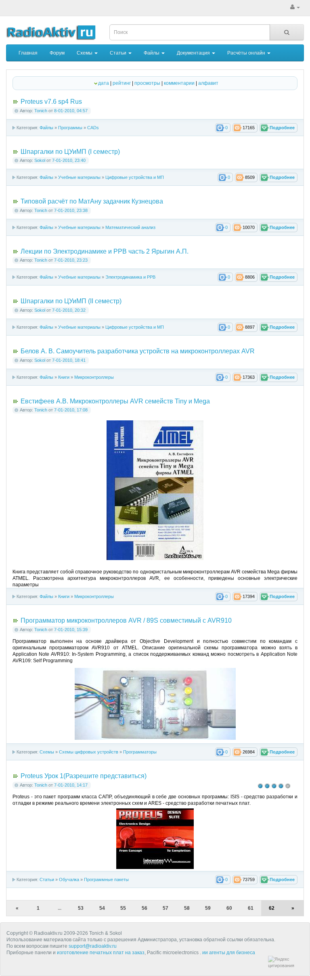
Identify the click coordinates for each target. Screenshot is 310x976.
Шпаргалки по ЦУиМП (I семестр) (70, 151)
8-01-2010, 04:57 (71, 110)
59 (208, 908)
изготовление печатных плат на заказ (101, 952)
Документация (194, 53)
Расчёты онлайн (246, 53)
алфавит (208, 83)
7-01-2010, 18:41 (69, 360)
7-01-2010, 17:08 (71, 409)
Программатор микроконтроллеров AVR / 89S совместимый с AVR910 (126, 620)
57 (165, 908)
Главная (28, 53)
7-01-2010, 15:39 (71, 629)
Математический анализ (130, 227)
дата (103, 83)
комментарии (179, 83)
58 (187, 908)
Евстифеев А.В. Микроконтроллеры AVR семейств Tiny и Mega (115, 401)
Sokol (39, 160)
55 (123, 908)
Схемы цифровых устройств (88, 751)
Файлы (152, 53)
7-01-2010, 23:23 (71, 260)
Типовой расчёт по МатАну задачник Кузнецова (92, 201)
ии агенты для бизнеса (228, 952)
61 (250, 908)
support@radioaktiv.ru (93, 946)
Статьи (119, 53)
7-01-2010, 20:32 (69, 310)
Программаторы (140, 751)
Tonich (40, 110)
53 (81, 908)
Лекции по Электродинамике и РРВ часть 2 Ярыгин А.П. (105, 251)
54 (102, 908)
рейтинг (122, 83)
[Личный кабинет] (295, 7)
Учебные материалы (79, 177)
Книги (63, 377)
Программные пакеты (106, 879)
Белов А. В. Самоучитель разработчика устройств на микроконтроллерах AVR (138, 351)
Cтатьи (47, 879)
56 (144, 908)
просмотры (147, 83)
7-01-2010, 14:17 (71, 785)
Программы (70, 127)
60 (229, 908)
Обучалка (69, 879)
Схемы (85, 53)
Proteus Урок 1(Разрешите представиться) (84, 775)
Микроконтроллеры (94, 377)
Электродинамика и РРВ (130, 277)
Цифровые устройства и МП (134, 177)
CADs (93, 127)
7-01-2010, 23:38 (71, 210)
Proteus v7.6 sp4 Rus (51, 101)
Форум (57, 53)
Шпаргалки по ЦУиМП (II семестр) (71, 301)
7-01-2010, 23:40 (69, 160)
